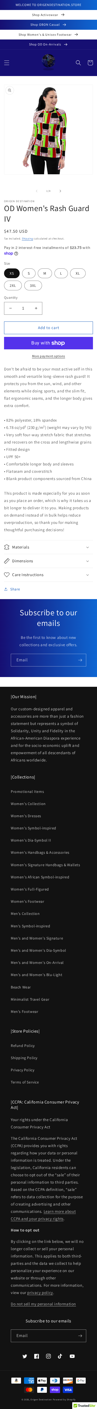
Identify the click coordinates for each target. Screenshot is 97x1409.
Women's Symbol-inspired (33, 828)
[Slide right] (60, 191)
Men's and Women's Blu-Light (36, 974)
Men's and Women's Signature (37, 938)
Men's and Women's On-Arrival (37, 962)
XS (12, 273)
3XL (33, 285)
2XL (13, 285)
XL (78, 273)
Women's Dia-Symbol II (31, 840)
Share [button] (15, 589)
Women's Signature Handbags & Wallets (45, 864)
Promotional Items (27, 791)
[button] (7, 63)
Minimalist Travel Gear (30, 999)
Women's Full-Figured (30, 889)
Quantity (11, 297)
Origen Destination (41, 1399)
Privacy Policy (22, 1070)
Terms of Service (25, 1082)
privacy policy (40, 1292)
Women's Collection (28, 803)
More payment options (48, 356)
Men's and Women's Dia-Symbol (38, 950)
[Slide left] (37, 191)
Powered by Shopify (64, 1399)
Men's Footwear (24, 1011)
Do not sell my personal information (43, 1303)
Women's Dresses (26, 815)
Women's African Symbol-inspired (40, 877)
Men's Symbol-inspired (30, 926)
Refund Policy (23, 1045)
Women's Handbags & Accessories (40, 852)
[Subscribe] (80, 660)
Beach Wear (21, 987)
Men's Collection (25, 913)
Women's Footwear (27, 901)
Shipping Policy (24, 1057)
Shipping (27, 238)
